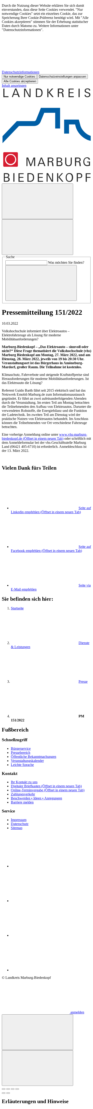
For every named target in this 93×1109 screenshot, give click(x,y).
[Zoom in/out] (17, 1089)
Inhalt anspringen (14, 85)
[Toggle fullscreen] (12, 1089)
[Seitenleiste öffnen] (37, 237)
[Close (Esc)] (3, 1089)
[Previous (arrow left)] (3, 1093)
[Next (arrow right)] (8, 1093)
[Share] (8, 1089)
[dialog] (46, 44)
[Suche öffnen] (37, 201)
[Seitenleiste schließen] (37, 1068)
